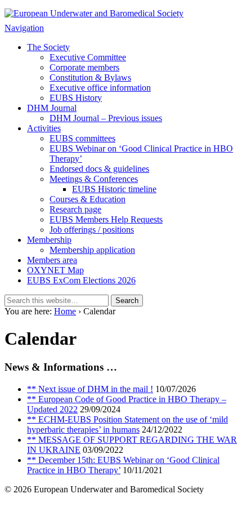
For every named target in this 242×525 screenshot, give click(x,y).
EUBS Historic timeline (114, 189)
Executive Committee (88, 57)
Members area (52, 260)
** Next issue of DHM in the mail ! (90, 389)
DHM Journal (52, 108)
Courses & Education (88, 199)
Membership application (92, 250)
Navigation (24, 28)
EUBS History (76, 98)
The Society (48, 47)
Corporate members (84, 67)
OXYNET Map (55, 270)
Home (65, 311)
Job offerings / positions (92, 229)
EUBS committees (82, 138)
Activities (44, 128)
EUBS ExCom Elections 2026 (81, 280)
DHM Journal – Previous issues (106, 118)
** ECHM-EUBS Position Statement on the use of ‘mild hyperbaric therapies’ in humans (127, 424)
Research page (75, 209)
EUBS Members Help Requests (106, 219)
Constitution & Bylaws (90, 77)
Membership (49, 239)
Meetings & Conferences (94, 179)
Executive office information (100, 87)
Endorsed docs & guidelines (99, 168)
